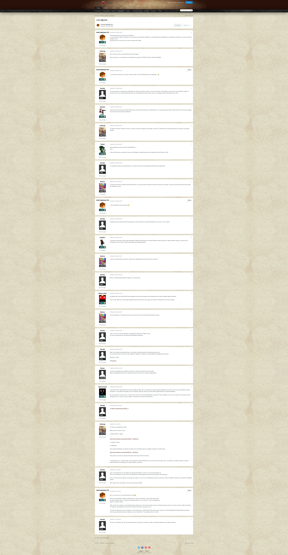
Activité (106, 8)
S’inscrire (189, 2)
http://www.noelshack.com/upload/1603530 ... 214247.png (124, 452)
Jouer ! (113, 11)
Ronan (102, 368)
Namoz (102, 181)
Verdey (102, 88)
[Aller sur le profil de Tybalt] (102, 149)
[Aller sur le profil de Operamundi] (102, 392)
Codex (114, 8)
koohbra (102, 237)
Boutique (147, 11)
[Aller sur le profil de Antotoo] (102, 112)
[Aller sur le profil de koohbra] (102, 242)
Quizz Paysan (106, 11)
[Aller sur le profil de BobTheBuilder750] (98, 25)
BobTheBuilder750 (108, 24)
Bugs (112, 26)
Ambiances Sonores (137, 11)
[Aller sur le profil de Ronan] (102, 373)
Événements (121, 11)
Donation (154, 11)
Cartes (121, 8)
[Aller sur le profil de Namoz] (102, 186)
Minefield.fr (97, 11)
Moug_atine (102, 293)
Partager (178, 25)
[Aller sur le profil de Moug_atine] (102, 298)
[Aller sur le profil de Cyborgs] (102, 56)
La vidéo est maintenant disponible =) (119, 408)
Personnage (130, 8)
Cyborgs (102, 51)
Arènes (128, 11)
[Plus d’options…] (191, 32)
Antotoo (102, 107)
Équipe (160, 11)
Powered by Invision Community (144, 552)
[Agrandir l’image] (158, 74)
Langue (141, 551)
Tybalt (102, 144)
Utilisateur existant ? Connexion (175, 2)
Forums (98, 8)
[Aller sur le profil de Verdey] (102, 93)
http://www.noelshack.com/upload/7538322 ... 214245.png (124, 438)
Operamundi (102, 387)
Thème (147, 551)
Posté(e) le (116, 32)
